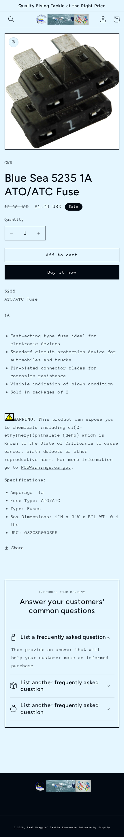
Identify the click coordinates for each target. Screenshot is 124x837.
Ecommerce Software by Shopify (86, 827)
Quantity (14, 219)
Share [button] (18, 547)
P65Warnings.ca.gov (46, 467)
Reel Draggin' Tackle (43, 827)
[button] (11, 19)
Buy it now (62, 272)
